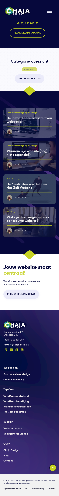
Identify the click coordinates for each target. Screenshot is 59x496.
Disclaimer (50, 489)
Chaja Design (11, 450)
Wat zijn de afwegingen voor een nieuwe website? (28, 219)
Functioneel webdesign (16, 374)
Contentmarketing (13, 380)
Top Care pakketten (14, 412)
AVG (26, 489)
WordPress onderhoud (16, 396)
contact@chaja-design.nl (16, 345)
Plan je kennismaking (28, 33)
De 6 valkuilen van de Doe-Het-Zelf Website (27, 186)
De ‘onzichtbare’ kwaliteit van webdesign (29, 120)
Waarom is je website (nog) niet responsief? (27, 153)
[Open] (49, 11)
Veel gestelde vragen (15, 434)
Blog (6, 456)
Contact (8, 461)
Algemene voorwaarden (12, 489)
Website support (12, 429)
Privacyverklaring (37, 489)
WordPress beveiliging (16, 401)
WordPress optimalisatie (17, 407)
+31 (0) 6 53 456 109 (27, 23)
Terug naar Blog (29, 79)
